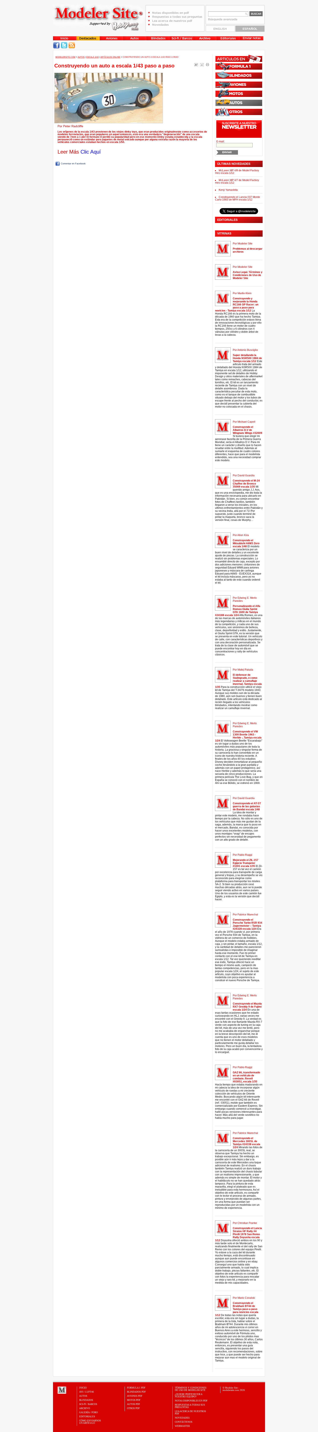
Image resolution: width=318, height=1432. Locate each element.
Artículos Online (110, 57)
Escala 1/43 (92, 57)
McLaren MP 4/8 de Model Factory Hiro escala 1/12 (237, 172)
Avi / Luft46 (86, 1391)
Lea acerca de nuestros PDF (190, 1412)
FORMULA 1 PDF (136, 1387)
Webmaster (182, 1426)
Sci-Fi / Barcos (88, 1404)
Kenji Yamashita (228, 189)
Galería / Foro (88, 1412)
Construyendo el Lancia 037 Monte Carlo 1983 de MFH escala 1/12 (237, 198)
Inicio (83, 1387)
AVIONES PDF (134, 1396)
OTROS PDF (133, 1408)
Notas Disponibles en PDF (191, 1400)
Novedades (182, 1417)
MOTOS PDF (133, 1400)
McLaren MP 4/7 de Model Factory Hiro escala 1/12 (237, 181)
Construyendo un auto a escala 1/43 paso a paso (114, 66)
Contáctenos (183, 1422)
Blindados (86, 1400)
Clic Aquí (90, 152)
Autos (81, 57)
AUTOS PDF (133, 1404)
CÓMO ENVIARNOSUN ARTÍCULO (90, 1421)
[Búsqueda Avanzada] (223, 20)
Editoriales (87, 1416)
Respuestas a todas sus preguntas (190, 1405)
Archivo (84, 1408)
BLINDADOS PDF (136, 1391)
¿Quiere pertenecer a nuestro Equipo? (188, 1395)
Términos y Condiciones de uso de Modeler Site (190, 1388)
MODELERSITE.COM (65, 57)
